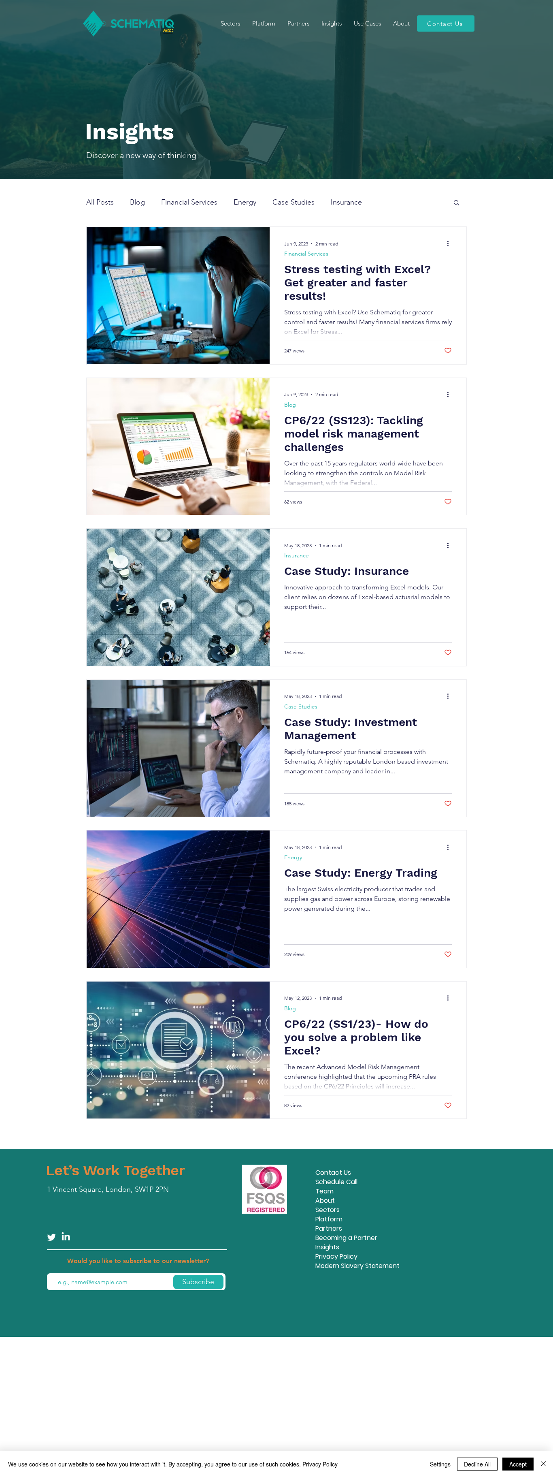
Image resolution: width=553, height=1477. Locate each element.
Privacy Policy (336, 1256)
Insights (327, 1247)
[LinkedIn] (66, 1237)
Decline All (477, 1464)
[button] (456, 203)
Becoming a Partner (346, 1237)
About (325, 1200)
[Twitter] (52, 1237)
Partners (328, 1228)
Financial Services (189, 202)
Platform (328, 1219)
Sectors (327, 1209)
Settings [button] (440, 1464)
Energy (245, 202)
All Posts (100, 202)
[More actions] (450, 243)
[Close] (543, 1464)
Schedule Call (336, 1182)
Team (324, 1191)
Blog (137, 202)
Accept (518, 1464)
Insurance (346, 202)
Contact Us (333, 1172)
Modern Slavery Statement (357, 1265)
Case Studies (293, 202)
